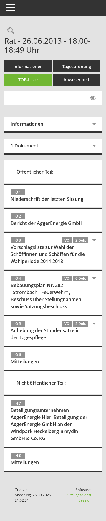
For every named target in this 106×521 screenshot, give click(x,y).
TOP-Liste (28, 79)
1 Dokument (24, 145)
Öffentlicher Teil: (34, 172)
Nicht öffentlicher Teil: (41, 383)
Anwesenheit (77, 79)
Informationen (28, 66)
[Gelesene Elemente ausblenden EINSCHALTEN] (92, 98)
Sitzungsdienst (79, 498)
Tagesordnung (76, 66)
